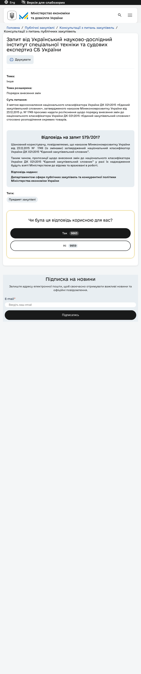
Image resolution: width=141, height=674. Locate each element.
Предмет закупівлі (22, 199)
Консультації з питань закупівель (86, 27)
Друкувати (23, 59)
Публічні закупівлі (40, 27)
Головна (13, 27)
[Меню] (130, 15)
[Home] (60, 15)
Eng (12, 2)
